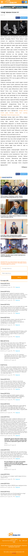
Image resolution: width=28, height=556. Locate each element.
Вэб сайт (25, 540)
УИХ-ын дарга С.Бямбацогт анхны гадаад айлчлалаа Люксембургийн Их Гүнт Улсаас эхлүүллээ (12, 197)
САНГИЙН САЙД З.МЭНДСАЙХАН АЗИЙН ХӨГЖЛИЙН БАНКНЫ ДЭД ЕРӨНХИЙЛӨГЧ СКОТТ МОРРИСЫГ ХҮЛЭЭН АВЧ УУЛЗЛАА (13, 236)
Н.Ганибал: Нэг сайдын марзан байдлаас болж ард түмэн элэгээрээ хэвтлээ (14, 216)
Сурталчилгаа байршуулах (9, 540)
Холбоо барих (14, 539)
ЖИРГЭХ (24, 17)
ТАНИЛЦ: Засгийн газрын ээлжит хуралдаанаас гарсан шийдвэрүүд (13, 255)
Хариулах (17, 287)
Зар (20, 540)
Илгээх (19, 277)
